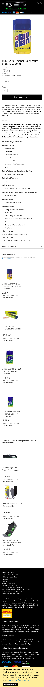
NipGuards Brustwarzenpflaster (13, 327)
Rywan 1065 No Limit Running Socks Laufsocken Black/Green (11, 542)
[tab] (22, 121)
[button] (21, 57)
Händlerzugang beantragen (11, 593)
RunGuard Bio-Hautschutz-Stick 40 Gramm (12, 371)
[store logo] (16, 5)
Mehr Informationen (9, 246)
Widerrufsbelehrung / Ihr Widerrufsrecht (16, 589)
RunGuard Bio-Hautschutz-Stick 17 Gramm (13, 413)
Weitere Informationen (19, 680)
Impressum (5, 579)
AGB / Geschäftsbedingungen (12, 587)
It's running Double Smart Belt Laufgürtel (11, 468)
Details (4, 121)
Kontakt (4, 581)
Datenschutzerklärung (9, 585)
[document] (22, 677)
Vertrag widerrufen (8, 583)
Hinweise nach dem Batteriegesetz (13, 591)
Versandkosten (17, 75)
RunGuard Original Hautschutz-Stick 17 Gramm (12, 286)
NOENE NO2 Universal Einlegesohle (12, 504)
